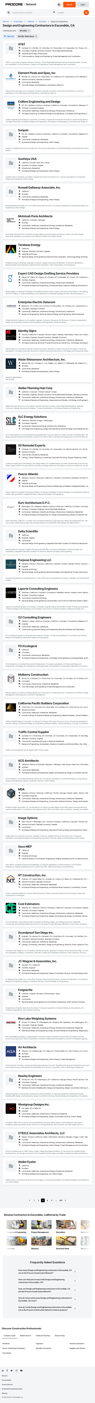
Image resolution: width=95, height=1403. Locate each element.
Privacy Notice (6, 1380)
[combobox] (70, 13)
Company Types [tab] (9, 1336)
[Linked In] (3, 1371)
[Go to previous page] (30, 1200)
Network (31, 4)
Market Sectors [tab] (25, 1336)
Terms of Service (7, 1384)
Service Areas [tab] (60, 1336)
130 (60, 1200)
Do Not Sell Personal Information (12, 1389)
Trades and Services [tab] (43, 1336)
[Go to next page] (65, 1200)
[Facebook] (7, 1370)
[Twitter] (12, 1371)
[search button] (86, 12)
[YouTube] (21, 1371)
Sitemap (4, 1393)
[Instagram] (16, 1371)
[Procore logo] (14, 4)
